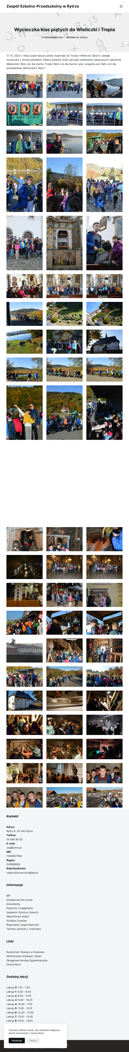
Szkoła (84, 37)
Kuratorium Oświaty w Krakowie (25, 952)
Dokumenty (13, 904)
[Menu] (121, 6)
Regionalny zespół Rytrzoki (22, 924)
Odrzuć (33, 1040)
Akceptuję (17, 1040)
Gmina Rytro (13, 964)
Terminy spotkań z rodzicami (23, 928)
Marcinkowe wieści (17, 916)
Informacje (72, 37)
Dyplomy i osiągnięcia (19, 908)
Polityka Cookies (16, 920)
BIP (8, 895)
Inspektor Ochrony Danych (22, 912)
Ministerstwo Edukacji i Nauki (24, 956)
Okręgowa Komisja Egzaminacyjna (26, 960)
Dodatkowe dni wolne (19, 899)
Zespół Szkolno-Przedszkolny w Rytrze (42, 6)
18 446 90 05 (14, 839)
